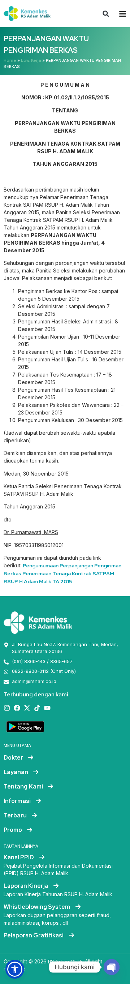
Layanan (16, 771)
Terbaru (15, 815)
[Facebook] (17, 708)
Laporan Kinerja (26, 886)
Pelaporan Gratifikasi (34, 935)
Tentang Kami (23, 786)
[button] (106, 14)
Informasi (17, 800)
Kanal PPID (19, 857)
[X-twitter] (27, 708)
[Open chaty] (112, 967)
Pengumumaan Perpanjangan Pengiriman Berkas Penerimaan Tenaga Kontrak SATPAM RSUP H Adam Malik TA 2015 (62, 573)
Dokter (13, 757)
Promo (13, 829)
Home (10, 60)
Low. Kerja (31, 60)
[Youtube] (47, 708)
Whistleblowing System (37, 907)
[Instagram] (7, 708)
